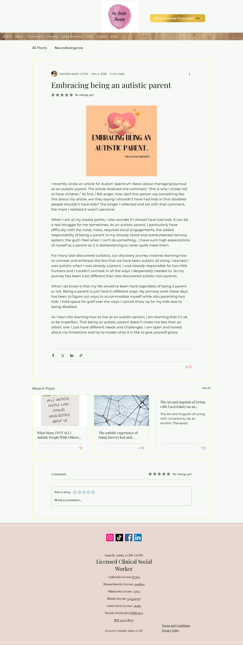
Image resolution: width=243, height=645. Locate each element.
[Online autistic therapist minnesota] (110, 537)
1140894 (139, 584)
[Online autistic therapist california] (119, 537)
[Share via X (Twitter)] (62, 355)
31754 (136, 591)
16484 (137, 606)
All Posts (39, 48)
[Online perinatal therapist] (138, 537)
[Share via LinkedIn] (71, 355)
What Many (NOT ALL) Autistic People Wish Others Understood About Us (58, 435)
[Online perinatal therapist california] (128, 537)
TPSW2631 (136, 613)
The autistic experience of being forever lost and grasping (118, 435)
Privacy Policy (171, 630)
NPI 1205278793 (124, 620)
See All (206, 388)
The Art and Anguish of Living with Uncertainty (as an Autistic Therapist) (182, 404)
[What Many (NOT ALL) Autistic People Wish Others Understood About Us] (59, 410)
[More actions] (189, 74)
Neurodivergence (68, 48)
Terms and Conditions (176, 625)
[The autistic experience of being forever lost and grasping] (121, 410)
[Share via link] (81, 355)
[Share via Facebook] (53, 355)
